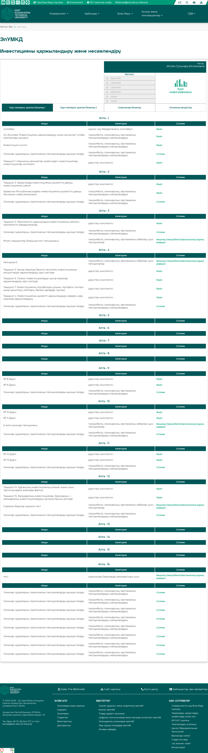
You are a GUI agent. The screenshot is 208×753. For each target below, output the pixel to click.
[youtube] (3, 2)
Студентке (62, 718)
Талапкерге (63, 714)
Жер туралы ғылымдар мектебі (115, 726)
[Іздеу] (186, 2)
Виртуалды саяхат (181, 736)
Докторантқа (64, 726)
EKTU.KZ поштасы (180, 721)
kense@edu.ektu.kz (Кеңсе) (133, 2)
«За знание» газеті (181, 744)
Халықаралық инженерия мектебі (116, 721)
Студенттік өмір (180, 740)
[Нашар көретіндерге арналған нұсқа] (194, 2)
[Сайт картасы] (201, 2)
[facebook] (8, 2)
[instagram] (18, 2)
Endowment (76, 2)
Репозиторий (178, 747)
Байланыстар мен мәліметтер (190, 689)
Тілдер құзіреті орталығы (112, 714)
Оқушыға (61, 710)
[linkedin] (23, 2)
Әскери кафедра (107, 729)
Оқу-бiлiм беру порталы (50, 2)
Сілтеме (160, 154)
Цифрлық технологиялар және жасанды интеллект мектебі (130, 718)
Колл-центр (150, 689)
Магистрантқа (64, 721)
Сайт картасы (111, 689)
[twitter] (13, 2)
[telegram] (28, 2)
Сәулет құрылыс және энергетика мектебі (121, 706)
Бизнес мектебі (107, 710)
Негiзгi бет (6, 26)
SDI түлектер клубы (101, 2)
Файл (159, 129)
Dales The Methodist (72, 689)
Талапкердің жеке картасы (71, 706)
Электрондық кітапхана (184, 724)
